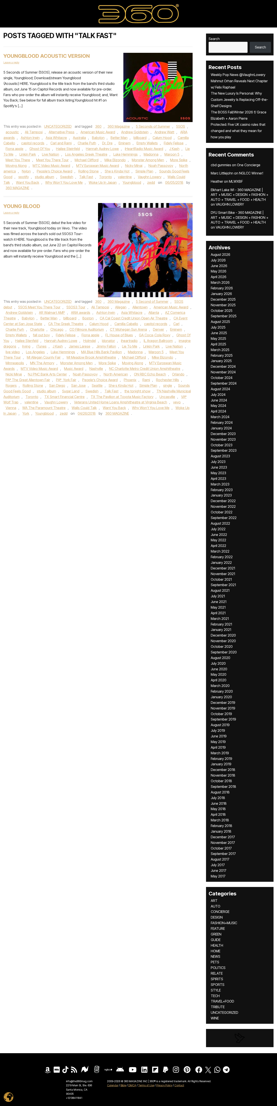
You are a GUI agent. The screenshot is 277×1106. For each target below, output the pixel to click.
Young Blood (21, 206)
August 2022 (220, 523)
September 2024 (224, 383)
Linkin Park (27, 154)
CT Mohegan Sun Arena (128, 329)
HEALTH (217, 945)
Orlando (178, 374)
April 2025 (218, 344)
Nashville (96, 368)
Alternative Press (61, 132)
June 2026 (219, 266)
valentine (125, 177)
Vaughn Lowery (149, 177)
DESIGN (217, 917)
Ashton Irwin (30, 137)
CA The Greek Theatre (65, 324)
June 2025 (219, 333)
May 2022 (218, 540)
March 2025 (220, 350)
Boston (88, 318)
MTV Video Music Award (39, 368)
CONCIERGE (220, 911)
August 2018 (220, 792)
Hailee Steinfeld (68, 149)
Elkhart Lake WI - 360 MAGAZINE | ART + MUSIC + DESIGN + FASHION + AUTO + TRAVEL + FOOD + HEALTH (239, 195)
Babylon (98, 137)
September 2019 (223, 719)
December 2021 (223, 568)
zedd (151, 182)
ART (214, 900)
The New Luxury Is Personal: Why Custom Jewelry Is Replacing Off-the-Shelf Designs (239, 99)
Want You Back (27, 182)
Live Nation (50, 154)
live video (13, 352)
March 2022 (220, 551)
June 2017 (218, 870)
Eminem (124, 143)
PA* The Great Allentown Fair (28, 380)
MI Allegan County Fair (44, 357)
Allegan (120, 307)
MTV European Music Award (97, 165)
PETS (215, 962)
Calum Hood (162, 137)
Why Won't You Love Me (64, 182)
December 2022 (223, 501)
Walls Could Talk (84, 408)
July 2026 (218, 260)
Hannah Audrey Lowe (102, 149)
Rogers (11, 385)
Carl (176, 324)
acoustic (12, 132)
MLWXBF (236, 181)
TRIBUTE (218, 1007)
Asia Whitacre (56, 137)
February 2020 (222, 691)
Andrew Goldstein (134, 132)
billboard (140, 137)
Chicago (56, 329)
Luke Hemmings (125, 154)
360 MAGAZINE (17, 188)
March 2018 (220, 820)
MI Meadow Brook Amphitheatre (91, 357)
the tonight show (137, 391)
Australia (79, 137)
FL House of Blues (119, 335)
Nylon (26, 171)
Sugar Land (70, 391)
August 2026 (220, 254)
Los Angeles (35, 352)
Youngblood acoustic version (46, 56)
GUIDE (216, 940)
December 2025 (223, 299)
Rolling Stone (88, 171)
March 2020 (220, 686)
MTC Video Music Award (51, 165)
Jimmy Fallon (106, 346)
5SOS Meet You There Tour (39, 307)
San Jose (78, 385)
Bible (123, 1085)
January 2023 (221, 495)
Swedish (66, 177)
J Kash (174, 149)
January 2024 (221, 428)
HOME (215, 951)
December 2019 (223, 702)
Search (214, 39)
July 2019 (218, 730)
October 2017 (221, 848)
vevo (177, 402)
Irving (26, 346)
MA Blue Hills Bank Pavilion (101, 352)
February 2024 (222, 422)
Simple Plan (144, 171)
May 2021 (218, 607)
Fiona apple (14, 149)
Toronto (105, 177)
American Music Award (98, 132)
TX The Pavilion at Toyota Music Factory (122, 397)
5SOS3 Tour (75, 307)
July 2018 (218, 798)
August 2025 (220, 321)
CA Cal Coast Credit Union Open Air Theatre (133, 318)
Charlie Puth (87, 143)
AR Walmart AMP (52, 312)
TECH (215, 996)
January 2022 (221, 562)
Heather (217, 181)
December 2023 (223, 434)
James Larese (79, 346)
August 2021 (220, 590)
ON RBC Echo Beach (150, 374)
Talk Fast (86, 177)
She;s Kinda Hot (117, 171)
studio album (44, 177)
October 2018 (221, 781)
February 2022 (222, 557)
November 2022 (223, 506)
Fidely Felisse (174, 143)
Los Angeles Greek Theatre (86, 154)
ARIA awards (80, 312)
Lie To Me (129, 346)
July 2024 (218, 394)
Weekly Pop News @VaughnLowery (238, 75)
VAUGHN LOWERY (230, 204)
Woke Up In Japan (103, 182)
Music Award (73, 368)
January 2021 (221, 629)
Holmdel (89, 341)
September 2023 (224, 450)
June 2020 (219, 669)
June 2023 (219, 467)
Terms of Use (146, 1085)
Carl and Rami (61, 143)
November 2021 (223, 574)
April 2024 (218, 411)
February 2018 (221, 826)
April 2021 (218, 613)
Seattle (97, 385)
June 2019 (219, 736)
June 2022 (219, 534)
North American (116, 374)
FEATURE (218, 928)
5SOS (180, 126)
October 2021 (221, 579)
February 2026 (222, 288)
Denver (158, 329)
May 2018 (218, 809)
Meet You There (18, 160)
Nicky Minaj (133, 165)
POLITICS (218, 968)
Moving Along (16, 165)
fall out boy (41, 335)
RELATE (217, 973)
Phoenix (130, 380)
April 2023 (218, 478)
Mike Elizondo (115, 160)
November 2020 (223, 641)
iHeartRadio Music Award (144, 149)
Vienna (11, 408)
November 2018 (223, 775)
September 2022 (224, 518)
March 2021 (220, 618)
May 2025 (218, 338)
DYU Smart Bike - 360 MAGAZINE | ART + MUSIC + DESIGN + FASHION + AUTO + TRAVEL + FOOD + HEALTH (239, 217)
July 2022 (218, 529)
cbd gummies (221, 165)
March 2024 (220, 417)
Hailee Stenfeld (26, 341)
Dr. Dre (107, 143)
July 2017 (218, 865)
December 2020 (223, 635)
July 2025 (218, 327)
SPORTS (217, 984)
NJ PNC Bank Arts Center (47, 374)
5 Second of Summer (152, 301)
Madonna (151, 154)
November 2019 (223, 708)
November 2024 (223, 372)
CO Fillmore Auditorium (86, 329)
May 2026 (218, 271)
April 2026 (218, 277)
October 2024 (221, 378)
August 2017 (220, 859)
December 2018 (223, 769)
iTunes (41, 346)
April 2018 (218, 814)
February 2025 (222, 355)
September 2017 (223, 853)
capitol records (32, 143)
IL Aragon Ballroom (158, 341)
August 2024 (220, 389)
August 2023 (220, 456)
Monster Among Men (148, 160)
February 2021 (221, 624)
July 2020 (218, 663)
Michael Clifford (86, 160)
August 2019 (220, 725)
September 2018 (223, 786)
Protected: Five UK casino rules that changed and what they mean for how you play (238, 130)
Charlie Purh (15, 329)
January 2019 (221, 764)
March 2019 (220, 753)
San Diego (57, 385)
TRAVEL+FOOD (222, 1001)
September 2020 (224, 652)
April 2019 (218, 747)
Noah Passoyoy (160, 165)
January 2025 (221, 361)
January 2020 (221, 697)
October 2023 (221, 445)
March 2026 (220, 282)
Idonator (108, 341)
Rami (146, 380)
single (167, 385)
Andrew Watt (164, 132)
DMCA (132, 1085)
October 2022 (221, 512)
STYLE (216, 990)
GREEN (216, 934)
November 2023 (223, 439)
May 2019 (218, 742)
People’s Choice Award (54, 171)
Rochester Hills (167, 380)
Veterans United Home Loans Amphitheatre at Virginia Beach (120, 402)
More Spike (178, 160)
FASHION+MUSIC (224, 923)
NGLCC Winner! (251, 173)
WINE (215, 1018)
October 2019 (221, 714)
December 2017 (223, 837)
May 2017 (218, 876)
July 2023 (218, 461)
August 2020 (220, 658)
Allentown (140, 307)
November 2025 (223, 305)
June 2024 (219, 400)
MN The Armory (42, 363)
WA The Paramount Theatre (44, 408)
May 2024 (218, 405)
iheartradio (129, 341)
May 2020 (218, 674)
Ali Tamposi (34, 132)
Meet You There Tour (52, 160)
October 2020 (222, 646)
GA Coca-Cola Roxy (154, 335)
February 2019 (221, 758)
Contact (179, 1085)
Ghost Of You (39, 149)
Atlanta (153, 312)
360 (98, 126)
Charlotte (37, 329)
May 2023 (218, 473)
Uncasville (167, 397)
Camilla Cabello (126, 324)
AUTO (215, 906)
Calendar (112, 1085)
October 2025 (221, 310)
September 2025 (224, 316)
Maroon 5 (171, 154)
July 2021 (218, 596)
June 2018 (219, 803)
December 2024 (223, 366)
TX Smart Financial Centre (64, 397)
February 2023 (222, 490)
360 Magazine (119, 126)
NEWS (215, 956)
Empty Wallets (147, 143)
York (26, 413)
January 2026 (221, 294)
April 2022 (218, 545)
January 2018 (221, 831)
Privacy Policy (164, 1085)
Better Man (119, 137)
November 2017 (223, 842)
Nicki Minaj (14, 374)
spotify (23, 177)
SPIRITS (217, 979)
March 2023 (220, 484)
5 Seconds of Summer (153, 126)
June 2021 (218, 602)
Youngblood (132, 182)
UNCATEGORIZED (58, 126)
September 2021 (223, 585)
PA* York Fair (66, 380)
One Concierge (248, 165)
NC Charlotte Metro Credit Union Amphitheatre (144, 368)
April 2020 (218, 680)
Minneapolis (15, 363)
